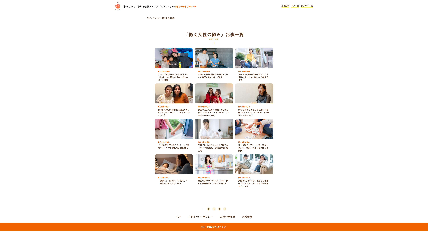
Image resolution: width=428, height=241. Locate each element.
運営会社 (247, 216)
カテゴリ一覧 (307, 6)
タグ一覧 (295, 6)
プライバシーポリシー (200, 216)
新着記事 (285, 6)
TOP (178, 216)
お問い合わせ (227, 216)
